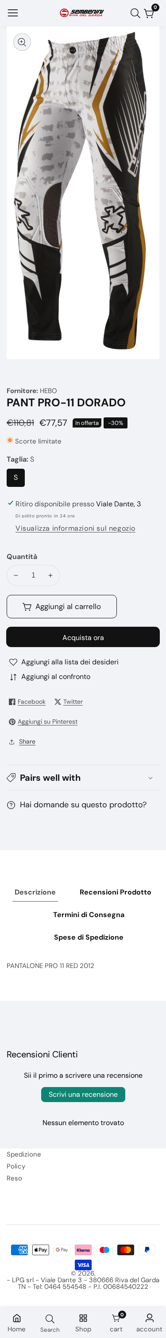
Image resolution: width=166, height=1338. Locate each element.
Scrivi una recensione (83, 1094)
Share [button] (27, 741)
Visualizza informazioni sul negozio (75, 528)
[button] (83, 777)
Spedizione (24, 1154)
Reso (14, 1178)
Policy (16, 1166)
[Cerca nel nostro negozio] (137, 13)
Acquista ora (83, 637)
